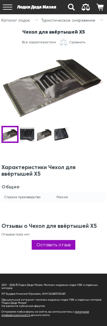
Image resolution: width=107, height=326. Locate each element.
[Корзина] (100, 7)
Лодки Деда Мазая (36, 7)
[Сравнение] (85, 7)
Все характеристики (39, 42)
